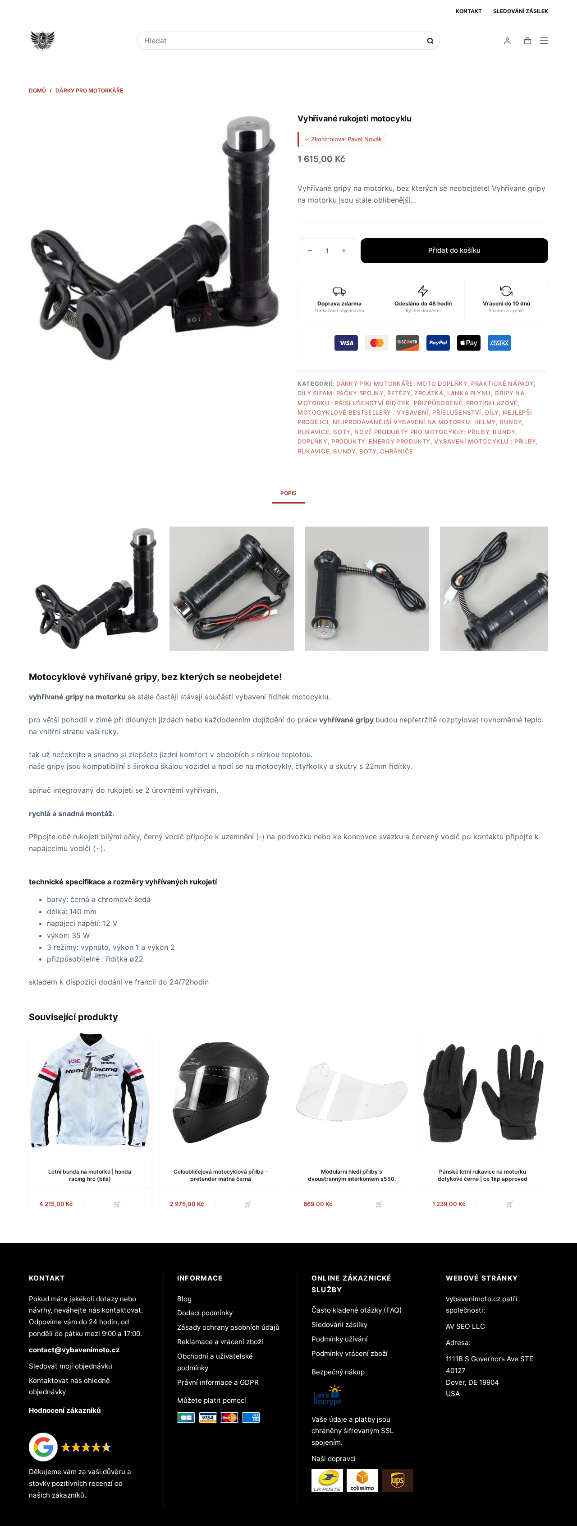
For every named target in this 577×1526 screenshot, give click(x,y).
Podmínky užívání (339, 1339)
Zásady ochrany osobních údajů (228, 1327)
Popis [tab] (288, 493)
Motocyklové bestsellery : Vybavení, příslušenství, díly (398, 412)
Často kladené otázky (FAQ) (356, 1310)
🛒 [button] (379, 1203)
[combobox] (282, 40)
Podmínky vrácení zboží (349, 1353)
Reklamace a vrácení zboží (220, 1341)
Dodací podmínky (205, 1313)
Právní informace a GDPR (218, 1382)
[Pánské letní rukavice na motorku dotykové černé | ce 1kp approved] (483, 1092)
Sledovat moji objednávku (70, 1366)
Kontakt (469, 11)
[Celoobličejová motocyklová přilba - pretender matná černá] (221, 1092)
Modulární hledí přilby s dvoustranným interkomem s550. (352, 1175)
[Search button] (430, 41)
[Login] (507, 40)
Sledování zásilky (339, 1324)
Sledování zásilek (520, 11)
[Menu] (544, 41)
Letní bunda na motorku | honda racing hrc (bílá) (89, 1175)
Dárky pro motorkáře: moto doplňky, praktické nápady (435, 383)
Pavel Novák (365, 139)
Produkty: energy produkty (380, 441)
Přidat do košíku (454, 250)
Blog (184, 1299)
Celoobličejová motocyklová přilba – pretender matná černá (221, 1175)
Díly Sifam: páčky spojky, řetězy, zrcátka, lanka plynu (394, 393)
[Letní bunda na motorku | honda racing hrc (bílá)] (90, 1092)
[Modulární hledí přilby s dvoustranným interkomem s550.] (352, 1092)
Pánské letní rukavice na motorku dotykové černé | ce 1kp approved (482, 1175)
